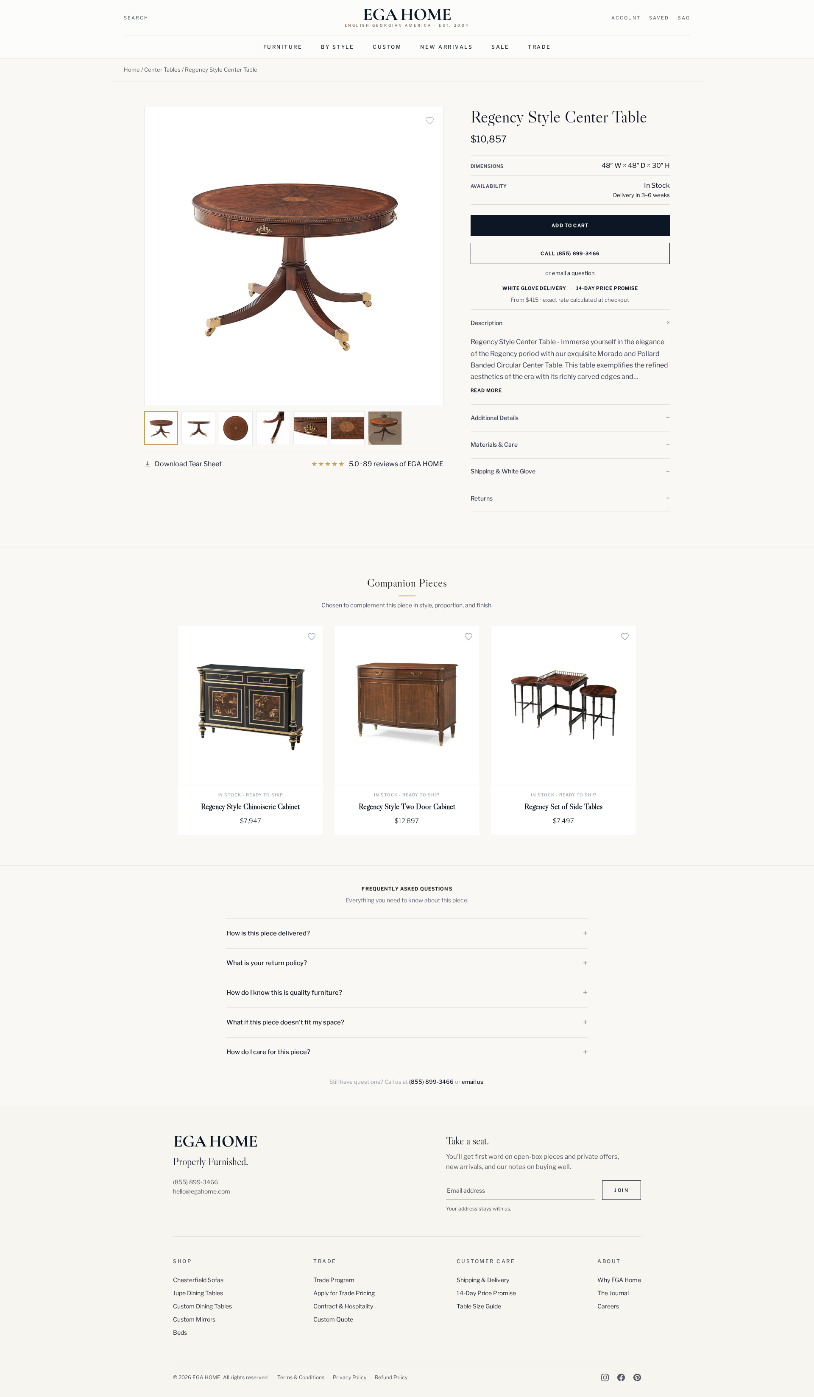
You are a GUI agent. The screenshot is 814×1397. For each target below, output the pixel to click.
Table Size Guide (479, 1306)
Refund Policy (391, 1377)
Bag (683, 18)
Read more (486, 390)
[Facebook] (621, 1377)
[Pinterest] (637, 1377)
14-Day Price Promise (486, 1293)
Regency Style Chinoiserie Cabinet (250, 806)
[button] (570, 323)
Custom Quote (333, 1319)
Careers (608, 1306)
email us (472, 1081)
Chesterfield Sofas (198, 1279)
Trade (539, 47)
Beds (180, 1332)
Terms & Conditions (300, 1377)
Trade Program (333, 1279)
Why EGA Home (619, 1279)
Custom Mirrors (194, 1319)
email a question (573, 273)
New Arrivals (446, 47)
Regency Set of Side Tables (563, 806)
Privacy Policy (349, 1377)
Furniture (283, 47)
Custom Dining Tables (202, 1306)
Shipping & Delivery (483, 1279)
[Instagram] (605, 1377)
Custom (387, 47)
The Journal (613, 1293)
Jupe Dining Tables (198, 1293)
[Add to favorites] (430, 120)
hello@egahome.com (201, 1191)
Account (626, 18)
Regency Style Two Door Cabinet (407, 806)
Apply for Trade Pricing (344, 1293)
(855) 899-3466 (431, 1081)
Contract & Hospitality (343, 1306)
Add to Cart (570, 225)
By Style (337, 47)
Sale (500, 47)
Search (136, 18)
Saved (659, 18)
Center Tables (162, 69)
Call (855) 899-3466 (570, 253)
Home (132, 69)
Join (621, 1190)
